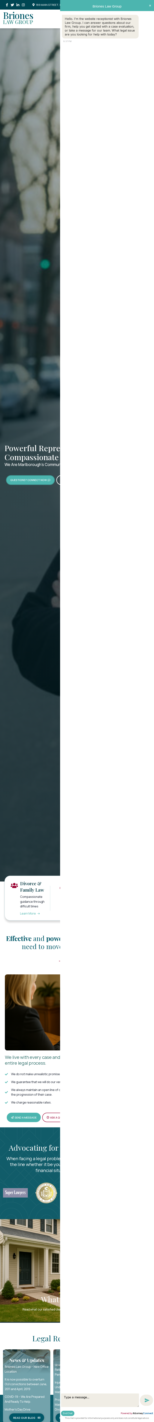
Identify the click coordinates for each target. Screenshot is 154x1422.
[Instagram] (23, 4)
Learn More (30, 913)
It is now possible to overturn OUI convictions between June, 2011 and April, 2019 (26, 1384)
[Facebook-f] (7, 4)
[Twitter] (12, 4)
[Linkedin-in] (18, 4)
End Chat (67, 1413)
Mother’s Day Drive (17, 1409)
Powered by (137, 1413)
